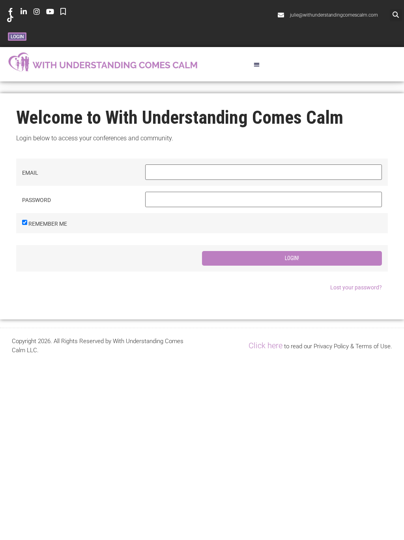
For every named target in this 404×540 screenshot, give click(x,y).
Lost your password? (356, 287)
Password (36, 200)
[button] (396, 15)
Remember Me (47, 224)
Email (30, 173)
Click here (265, 345)
